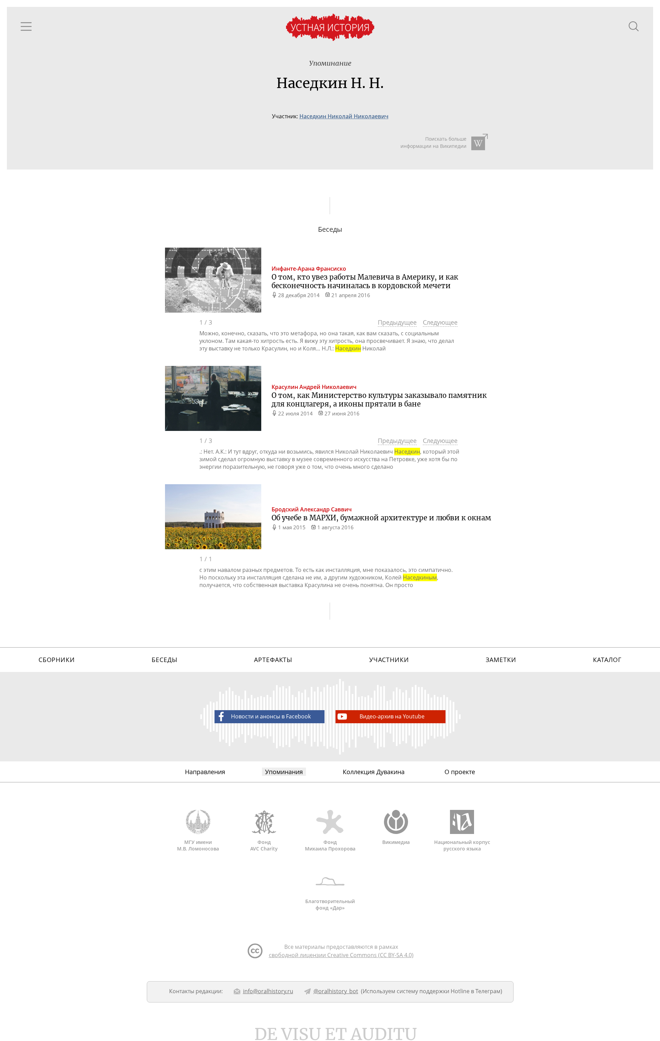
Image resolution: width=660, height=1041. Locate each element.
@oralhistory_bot (336, 991)
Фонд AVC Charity (264, 845)
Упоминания (284, 772)
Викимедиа (396, 842)
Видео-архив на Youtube (392, 716)
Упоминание (330, 63)
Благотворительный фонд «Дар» (330, 904)
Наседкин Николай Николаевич (343, 116)
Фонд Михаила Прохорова (330, 845)
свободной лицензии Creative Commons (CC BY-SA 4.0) (341, 955)
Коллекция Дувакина (374, 772)
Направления (205, 772)
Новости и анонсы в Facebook (271, 716)
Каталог (607, 659)
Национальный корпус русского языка (462, 845)
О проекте (459, 772)
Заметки (501, 659)
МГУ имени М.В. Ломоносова (198, 845)
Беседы (164, 659)
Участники (389, 659)
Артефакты (273, 659)
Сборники (56, 659)
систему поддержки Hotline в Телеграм (448, 991)
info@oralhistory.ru (268, 991)
